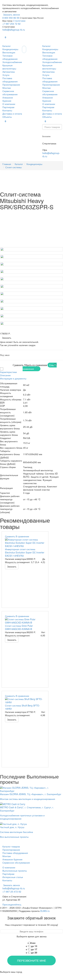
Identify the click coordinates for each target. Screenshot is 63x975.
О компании (8, 104)
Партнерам (8, 107)
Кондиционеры (10, 49)
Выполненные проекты (14, 870)
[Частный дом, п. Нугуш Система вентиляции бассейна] (16, 823)
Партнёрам (8, 873)
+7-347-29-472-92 (51, 146)
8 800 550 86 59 (10, 17)
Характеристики (8, 372)
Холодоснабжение (12, 62)
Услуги (5, 75)
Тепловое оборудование (10, 57)
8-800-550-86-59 (51, 133)
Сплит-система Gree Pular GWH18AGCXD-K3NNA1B (19, 627)
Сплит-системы (13, 167)
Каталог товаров (11, 846)
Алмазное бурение (7, 99)
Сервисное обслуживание (10, 92)
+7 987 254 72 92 (11, 23)
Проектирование (11, 84)
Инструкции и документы (13, 378)
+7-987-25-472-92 (51, 140)
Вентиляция (8, 52)
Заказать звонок (11, 14)
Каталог (6, 46)
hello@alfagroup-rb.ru (13, 29)
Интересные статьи (12, 877)
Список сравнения (40, 366)
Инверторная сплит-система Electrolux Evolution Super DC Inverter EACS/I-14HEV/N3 (24, 552)
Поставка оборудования (10, 80)
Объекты (7, 116)
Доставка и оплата (12, 113)
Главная (6, 164)
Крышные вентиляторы (9, 67)
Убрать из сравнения (35, 365)
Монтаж (6, 87)
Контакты (7, 110)
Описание (5, 375)
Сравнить (18, 365)
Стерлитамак (19, 20)
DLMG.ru (45, 910)
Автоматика (8, 71)
